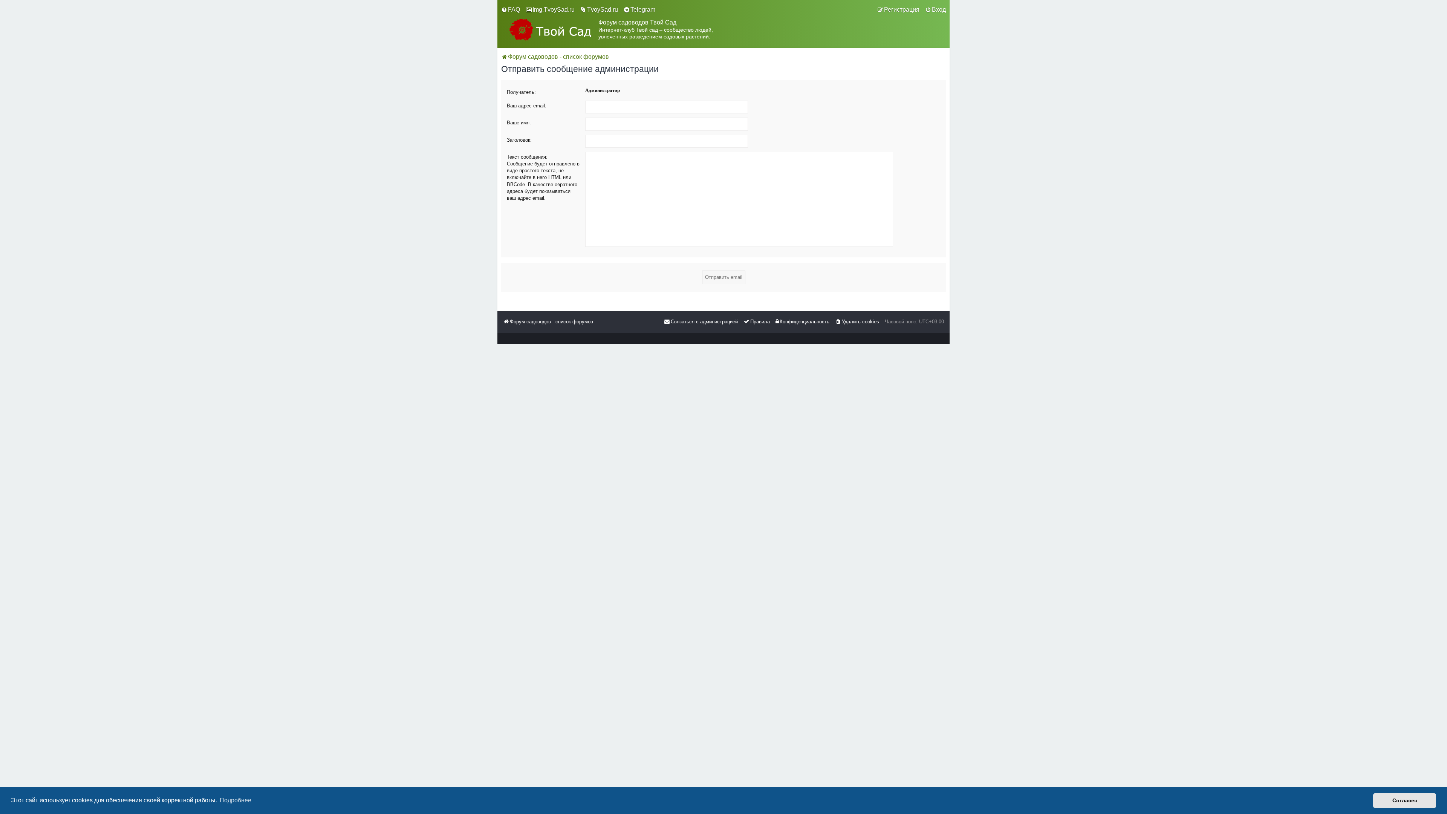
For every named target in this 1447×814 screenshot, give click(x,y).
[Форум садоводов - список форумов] (550, 29)
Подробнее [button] (235, 800)
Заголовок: (519, 140)
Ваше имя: (519, 122)
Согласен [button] (1404, 800)
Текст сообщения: (527, 157)
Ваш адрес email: (526, 106)
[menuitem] (510, 10)
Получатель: (521, 92)
